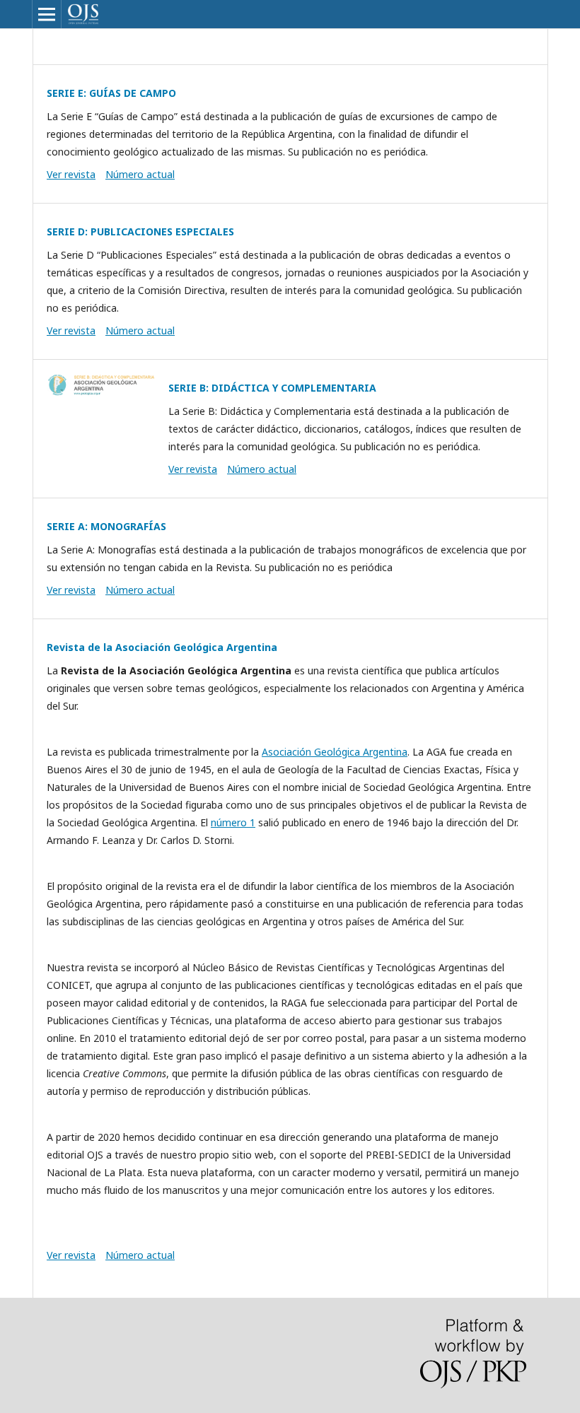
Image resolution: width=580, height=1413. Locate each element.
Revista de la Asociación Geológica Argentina (162, 647)
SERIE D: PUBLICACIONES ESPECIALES (140, 231)
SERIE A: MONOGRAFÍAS (106, 526)
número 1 (233, 822)
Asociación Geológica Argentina (334, 751)
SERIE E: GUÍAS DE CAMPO (111, 93)
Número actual (140, 174)
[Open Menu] (47, 14)
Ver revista (71, 174)
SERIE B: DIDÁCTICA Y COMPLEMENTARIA (272, 387)
